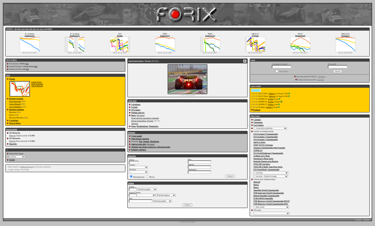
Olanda (12, 79)
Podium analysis (138, 113)
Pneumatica (153, 126)
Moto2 (256, 185)
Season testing (11, 129)
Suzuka (120, 36)
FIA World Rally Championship (266, 170)
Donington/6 (300, 36)
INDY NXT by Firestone (263, 145)
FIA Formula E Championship (266, 134)
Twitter (12, 160)
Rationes (131, 133)
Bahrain (12, 136)
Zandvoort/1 (75, 36)
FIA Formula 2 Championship (266, 137)
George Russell (37, 86)
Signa (133, 126)
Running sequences (138, 150)
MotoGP (257, 182)
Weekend (256, 110)
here (27, 64)
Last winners (259, 125)
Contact (358, 220)
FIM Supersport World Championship (269, 193)
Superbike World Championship (266, 190)
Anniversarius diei (138, 144)
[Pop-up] (289, 94)
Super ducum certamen (140, 139)
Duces (133, 115)
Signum (146, 142)
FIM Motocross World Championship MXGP (272, 201)
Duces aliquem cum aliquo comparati (145, 118)
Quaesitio (13, 144)
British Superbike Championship (266, 196)
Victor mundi (136, 136)
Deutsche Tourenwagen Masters (266, 161)
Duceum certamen (16, 99)
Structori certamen (16, 110)
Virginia (255, 36)
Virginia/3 (345, 36)
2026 (8, 75)
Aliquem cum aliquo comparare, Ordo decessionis (150, 147)
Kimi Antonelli (37, 84)
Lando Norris (36, 82)
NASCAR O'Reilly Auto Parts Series (268, 167)
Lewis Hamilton (15, 107)
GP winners (135, 110)
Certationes (13, 120)
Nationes (134, 124)
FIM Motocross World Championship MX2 (271, 204)
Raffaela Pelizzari (26, 167)
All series (140, 115)
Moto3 (256, 188)
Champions (258, 122)
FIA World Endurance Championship (268, 153)
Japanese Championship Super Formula (269, 148)
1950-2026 (132, 101)
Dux (140, 142)
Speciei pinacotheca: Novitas (142, 121)
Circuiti (134, 107)
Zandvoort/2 (30, 36)
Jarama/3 (269, 107)
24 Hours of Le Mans (262, 156)
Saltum (131, 183)
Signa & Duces (15, 123)
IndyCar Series (259, 142)
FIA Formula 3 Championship (266, 140)
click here (321, 77)
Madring (272, 94)
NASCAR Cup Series (262, 164)
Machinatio (154, 142)
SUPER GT (258, 151)
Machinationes (142, 126)
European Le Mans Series (263, 159)
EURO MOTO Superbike (263, 198)
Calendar (257, 120)
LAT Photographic (188, 95)
